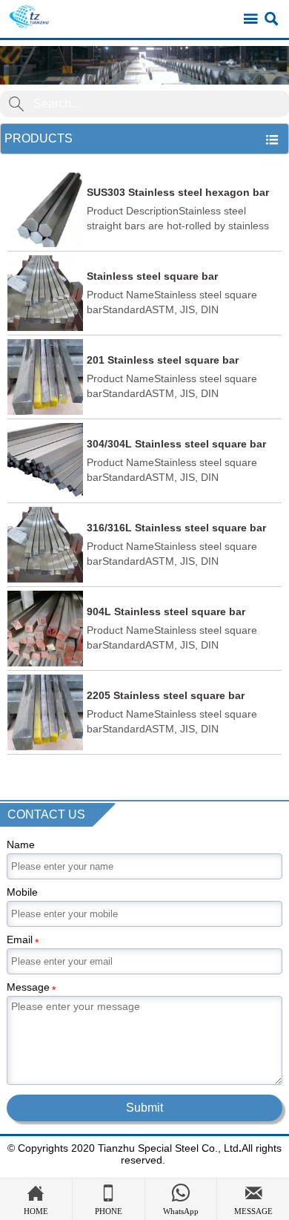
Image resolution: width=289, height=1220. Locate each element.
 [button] (272, 139)
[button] (144, 65)
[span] (250, 19)
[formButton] (16, 104)
